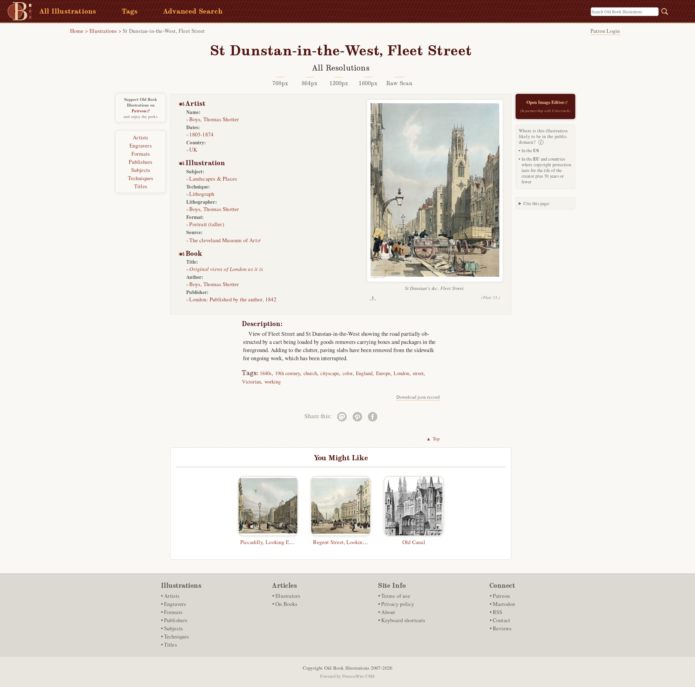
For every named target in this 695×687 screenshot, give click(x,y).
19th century (287, 373)
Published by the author (236, 299)
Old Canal (413, 542)
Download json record (418, 397)
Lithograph (201, 193)
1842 (270, 299)
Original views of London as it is (226, 268)
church (310, 373)
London (197, 299)
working (272, 381)
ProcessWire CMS (358, 676)
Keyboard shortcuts (403, 620)
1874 (207, 134)
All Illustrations (67, 11)
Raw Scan (399, 83)
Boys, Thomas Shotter (214, 119)
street (418, 373)
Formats (140, 153)
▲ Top (433, 439)
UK (193, 149)
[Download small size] (373, 298)
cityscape (329, 373)
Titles (140, 186)
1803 (194, 134)
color (348, 373)
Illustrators (287, 595)
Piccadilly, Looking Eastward (273, 542)
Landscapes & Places (213, 178)
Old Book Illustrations (346, 667)
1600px (368, 83)
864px (309, 83)
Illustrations (103, 30)
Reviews (502, 628)
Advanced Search (193, 11)
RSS (498, 612)
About (388, 612)
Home (77, 30)
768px (280, 83)
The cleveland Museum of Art (223, 240)
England (364, 373)
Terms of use (395, 595)
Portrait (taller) (206, 224)
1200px (338, 83)
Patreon (139, 111)
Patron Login (605, 30)
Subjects (140, 170)
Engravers (140, 145)
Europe (383, 373)
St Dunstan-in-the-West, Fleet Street (164, 30)
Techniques (140, 178)
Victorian (251, 381)
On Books (286, 604)
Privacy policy (397, 604)
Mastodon (504, 604)
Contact (501, 620)
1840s (266, 373)
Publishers (140, 161)
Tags (130, 11)
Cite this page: (536, 203)
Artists (140, 137)
